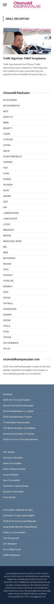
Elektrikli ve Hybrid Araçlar (16, 486)
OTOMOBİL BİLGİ (11, 30)
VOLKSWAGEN (10, 343)
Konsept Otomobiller (13, 491)
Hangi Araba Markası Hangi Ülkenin (20, 527)
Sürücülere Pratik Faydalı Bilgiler (19, 515)
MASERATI (8, 230)
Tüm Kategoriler (11, 538)
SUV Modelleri (10, 543)
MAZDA (7, 235)
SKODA (6, 297)
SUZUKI (7, 320)
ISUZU (6, 190)
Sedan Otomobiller (12, 463)
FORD (6, 173)
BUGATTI (7, 128)
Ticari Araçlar (9, 497)
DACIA (6, 151)
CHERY (6, 134)
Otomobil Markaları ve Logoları (18, 411)
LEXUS (6, 224)
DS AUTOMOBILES (12, 156)
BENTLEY (8, 117)
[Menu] (5, 4)
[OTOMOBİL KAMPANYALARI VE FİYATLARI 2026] (27, 5)
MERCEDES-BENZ (12, 241)
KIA (5, 207)
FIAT (5, 167)
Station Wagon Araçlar (14, 469)
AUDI (5, 111)
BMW (6, 122)
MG (5, 247)
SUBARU (7, 314)
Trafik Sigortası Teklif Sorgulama (24, 58)
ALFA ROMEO (10, 100)
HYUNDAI (8, 184)
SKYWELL (8, 303)
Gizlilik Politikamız (11, 555)
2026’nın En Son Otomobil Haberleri (20, 439)
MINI (5, 252)
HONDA (7, 179)
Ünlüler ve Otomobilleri (14, 532)
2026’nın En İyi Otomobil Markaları (19, 521)
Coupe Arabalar (10, 474)
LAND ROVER (10, 218)
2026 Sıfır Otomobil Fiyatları (16, 400)
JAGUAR (7, 196)
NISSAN (7, 264)
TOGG (6, 331)
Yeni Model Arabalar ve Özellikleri (19, 428)
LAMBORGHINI (10, 213)
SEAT (6, 292)
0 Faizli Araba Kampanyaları (16, 422)
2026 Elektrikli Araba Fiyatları (17, 417)
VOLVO (6, 348)
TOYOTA (7, 337)
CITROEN (8, 139)
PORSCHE (8, 280)
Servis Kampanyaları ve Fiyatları (18, 433)
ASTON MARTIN (11, 105)
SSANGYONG (9, 309)
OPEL (6, 269)
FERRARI (7, 162)
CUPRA (6, 145)
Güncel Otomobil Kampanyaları (18, 405)
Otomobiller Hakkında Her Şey (18, 510)
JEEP (5, 201)
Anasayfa (7, 394)
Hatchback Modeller (13, 457)
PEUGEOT (8, 275)
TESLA (6, 326)
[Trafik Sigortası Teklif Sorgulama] (27, 41)
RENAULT (8, 286)
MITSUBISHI (9, 258)
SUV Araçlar (9, 452)
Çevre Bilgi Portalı (12, 549)
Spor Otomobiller (11, 480)
